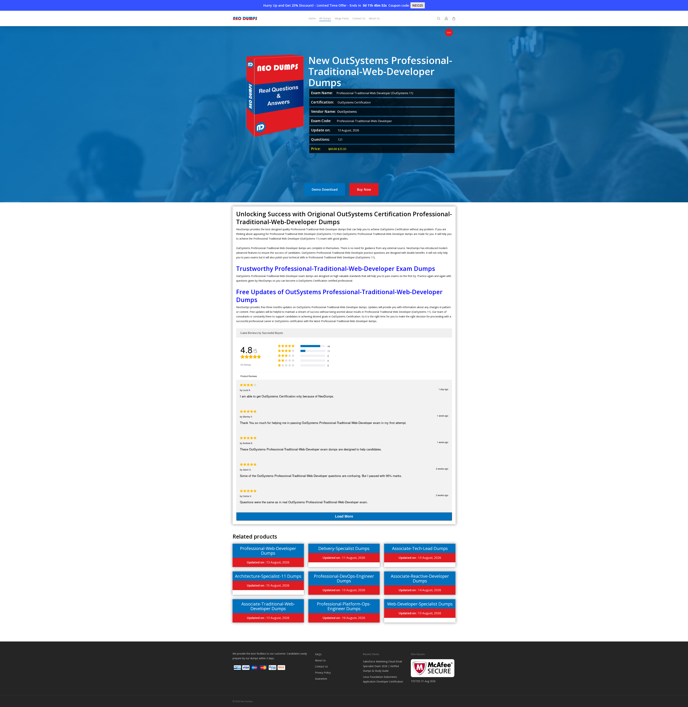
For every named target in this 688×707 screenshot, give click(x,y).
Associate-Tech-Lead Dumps (420, 548)
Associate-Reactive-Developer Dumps (420, 578)
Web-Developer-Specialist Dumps (420, 604)
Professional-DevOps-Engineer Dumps (344, 578)
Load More (344, 516)
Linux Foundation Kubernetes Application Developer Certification (383, 679)
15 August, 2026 (268, 585)
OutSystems (347, 111)
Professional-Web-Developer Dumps (268, 550)
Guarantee (321, 678)
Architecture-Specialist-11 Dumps (268, 576)
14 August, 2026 (420, 590)
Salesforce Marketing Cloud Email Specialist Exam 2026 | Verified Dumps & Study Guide (382, 666)
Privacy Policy (323, 672)
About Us (320, 660)
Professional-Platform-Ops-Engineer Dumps (344, 606)
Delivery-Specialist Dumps (343, 548)
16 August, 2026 (344, 618)
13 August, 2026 (268, 562)
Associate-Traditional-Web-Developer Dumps (268, 606)
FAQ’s (318, 654)
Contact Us (321, 666)
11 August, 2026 (344, 558)
